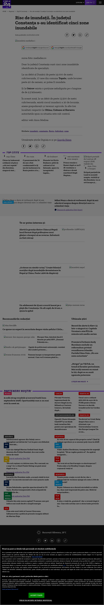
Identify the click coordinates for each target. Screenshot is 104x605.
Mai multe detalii (37, 557)
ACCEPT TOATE (36, 595)
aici (64, 565)
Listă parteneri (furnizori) (10, 589)
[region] (52, 575)
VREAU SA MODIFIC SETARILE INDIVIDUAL (35, 600)
